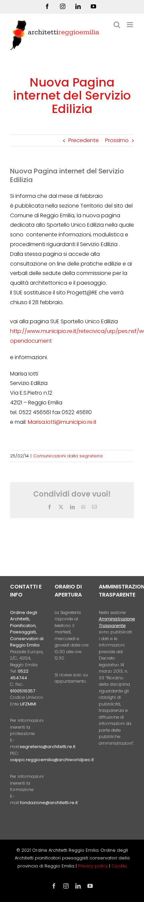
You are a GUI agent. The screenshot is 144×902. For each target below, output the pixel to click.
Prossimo (117, 140)
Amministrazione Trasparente (117, 622)
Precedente (83, 140)
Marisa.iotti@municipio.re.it (62, 422)
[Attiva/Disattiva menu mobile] (130, 24)
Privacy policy (93, 866)
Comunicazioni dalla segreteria (67, 456)
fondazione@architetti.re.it (49, 802)
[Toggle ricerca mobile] (117, 24)
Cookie (119, 866)
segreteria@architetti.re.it (47, 746)
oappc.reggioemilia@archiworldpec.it (52, 759)
